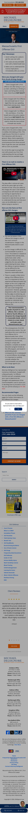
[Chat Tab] (14, 406)
